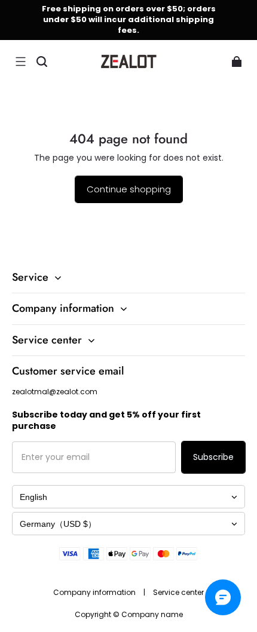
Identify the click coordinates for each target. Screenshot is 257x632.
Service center (178, 592)
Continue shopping (129, 189)
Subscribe (213, 457)
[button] (20, 61)
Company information (95, 592)
